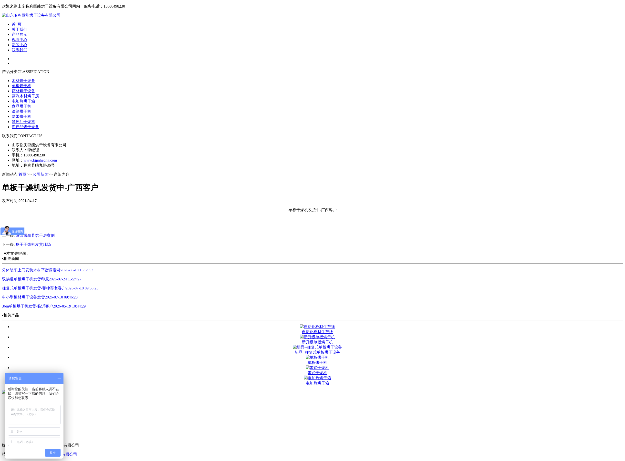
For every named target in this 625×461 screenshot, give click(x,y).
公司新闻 (40, 174)
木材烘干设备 (23, 81)
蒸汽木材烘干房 (25, 96)
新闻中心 (19, 45)
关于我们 (19, 29)
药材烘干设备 (23, 91)
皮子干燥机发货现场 (33, 244)
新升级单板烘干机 (317, 342)
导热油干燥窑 (23, 122)
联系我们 (19, 50)
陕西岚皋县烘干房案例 (35, 235)
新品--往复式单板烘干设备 (317, 352)
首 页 (16, 24)
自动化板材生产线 (317, 332)
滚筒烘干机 (21, 111)
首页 (22, 174)
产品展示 (19, 34)
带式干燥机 (317, 373)
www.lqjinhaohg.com (40, 160)
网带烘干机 (21, 116)
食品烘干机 (21, 106)
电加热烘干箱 (23, 101)
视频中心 (19, 40)
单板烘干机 (21, 86)
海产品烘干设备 (25, 127)
